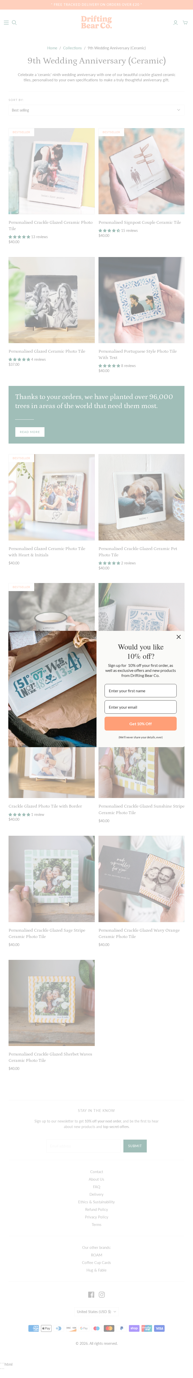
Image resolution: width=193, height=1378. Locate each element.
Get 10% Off (140, 723)
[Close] (179, 637)
